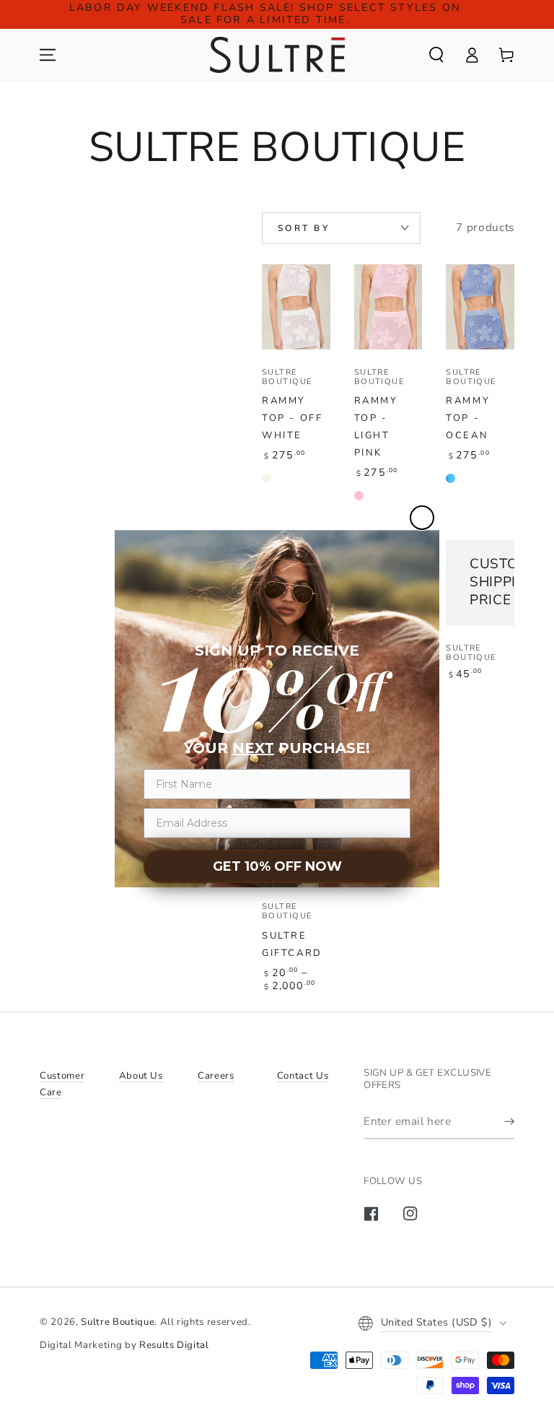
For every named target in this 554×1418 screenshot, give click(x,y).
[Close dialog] (422, 517)
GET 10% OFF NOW (277, 866)
